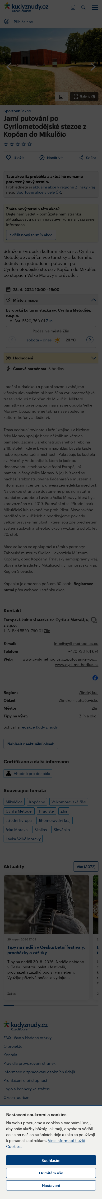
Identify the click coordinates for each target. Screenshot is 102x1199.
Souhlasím (51, 1160)
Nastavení (51, 1185)
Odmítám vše (51, 1173)
